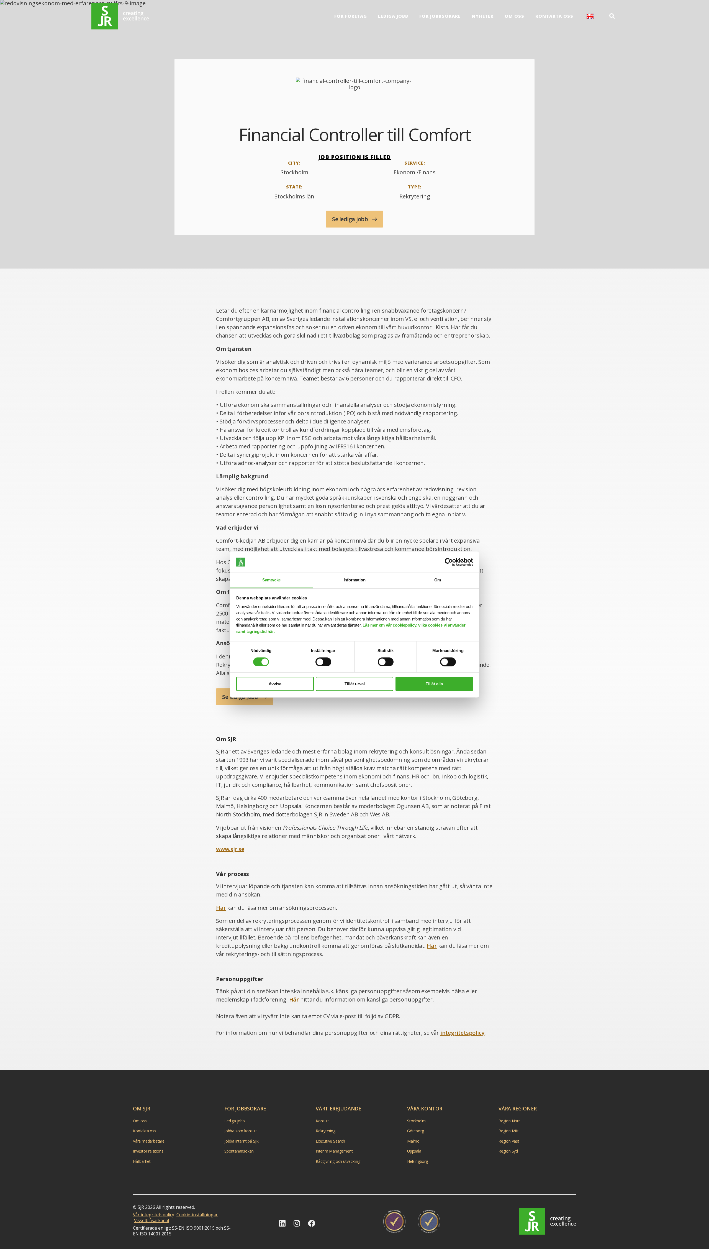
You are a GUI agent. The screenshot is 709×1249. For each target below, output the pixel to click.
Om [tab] (437, 580)
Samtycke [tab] (271, 580)
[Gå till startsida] (120, 16)
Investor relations (148, 1151)
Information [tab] (355, 580)
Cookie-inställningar (197, 1215)
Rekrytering (325, 1130)
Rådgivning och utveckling (338, 1161)
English (590, 16)
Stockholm (416, 1120)
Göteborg (415, 1130)
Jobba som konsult (240, 1130)
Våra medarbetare (149, 1141)
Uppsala (414, 1151)
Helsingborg (417, 1161)
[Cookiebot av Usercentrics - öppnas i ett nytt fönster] (449, 562)
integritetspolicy (462, 1032)
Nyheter (483, 16)
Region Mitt (509, 1130)
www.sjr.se (230, 849)
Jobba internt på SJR (241, 1141)
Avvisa (275, 683)
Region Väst (509, 1141)
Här (221, 907)
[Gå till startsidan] (547, 1221)
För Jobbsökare (440, 16)
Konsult (322, 1120)
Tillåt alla (434, 683)
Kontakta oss (554, 16)
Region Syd (508, 1151)
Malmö (413, 1141)
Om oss (514, 16)
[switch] (323, 661)
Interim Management (334, 1151)
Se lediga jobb (350, 219)
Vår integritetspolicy (153, 1215)
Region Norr (509, 1120)
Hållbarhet (142, 1161)
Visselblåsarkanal (151, 1220)
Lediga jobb (393, 16)
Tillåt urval (355, 683)
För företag (350, 16)
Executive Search (330, 1141)
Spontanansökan (239, 1151)
